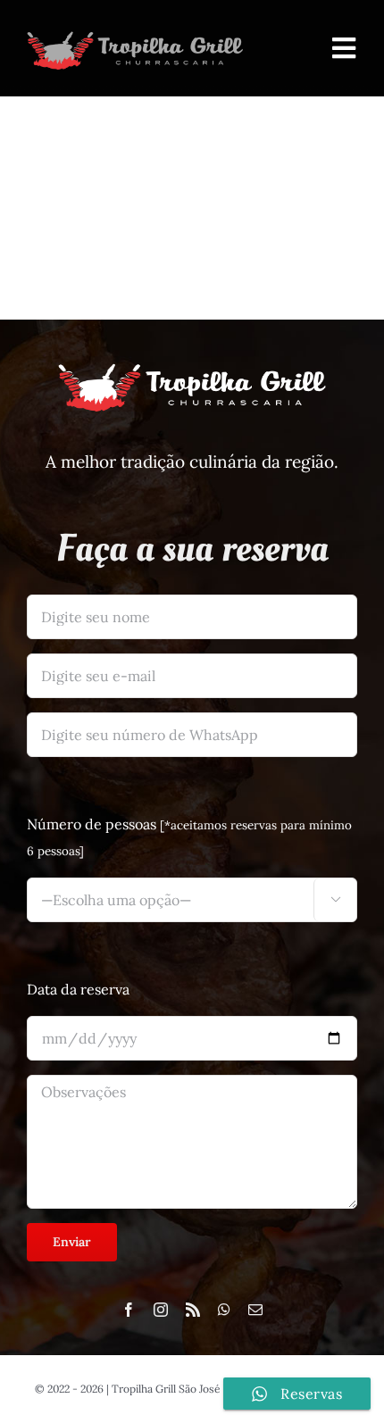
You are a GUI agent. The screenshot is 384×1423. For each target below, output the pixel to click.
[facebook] (128, 1309)
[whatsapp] (224, 1309)
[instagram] (161, 1309)
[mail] (255, 1309)
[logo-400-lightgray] (135, 34)
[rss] (193, 1309)
